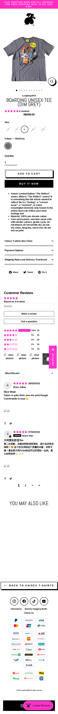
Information (16, 609)
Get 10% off (52, 359)
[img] (20, 383)
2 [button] (25, 485)
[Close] (53, 349)
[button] (12, 111)
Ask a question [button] (29, 321)
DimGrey (8, 145)
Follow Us (29, 613)
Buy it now (29, 183)
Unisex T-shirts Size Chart (18, 241)
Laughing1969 (22, 555)
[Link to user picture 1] (5, 410)
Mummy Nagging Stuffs (36, 609)
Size (7, 122)
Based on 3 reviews (14, 301)
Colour (15, 138)
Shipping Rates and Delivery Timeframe (26, 259)
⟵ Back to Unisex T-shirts (29, 585)
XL (33, 129)
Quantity (9, 155)
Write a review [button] (29, 313)
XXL (43, 129)
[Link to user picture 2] (8, 410)
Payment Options (14, 250)
